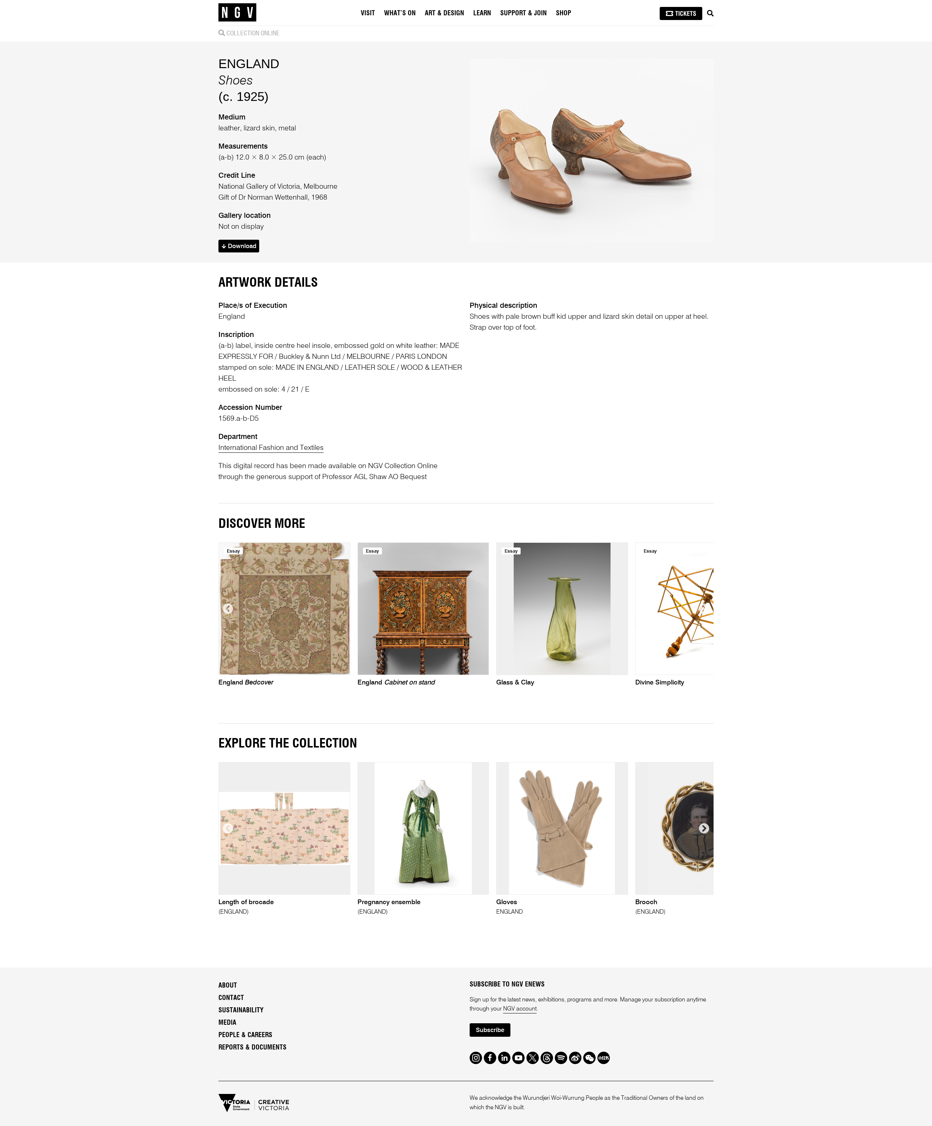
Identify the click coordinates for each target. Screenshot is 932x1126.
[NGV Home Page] (237, 12)
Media (227, 1023)
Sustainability (241, 1010)
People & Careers (245, 1035)
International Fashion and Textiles (271, 448)
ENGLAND (248, 63)
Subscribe (490, 1030)
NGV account (520, 1009)
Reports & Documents (252, 1047)
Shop (563, 13)
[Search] (710, 13)
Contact (231, 998)
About (227, 985)
